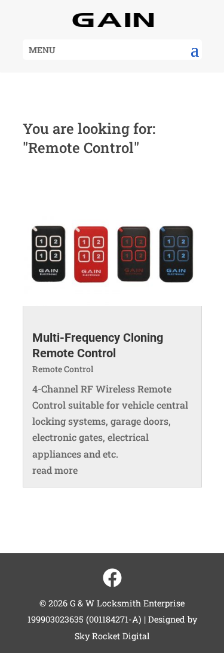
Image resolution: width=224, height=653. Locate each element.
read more (55, 470)
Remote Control (62, 369)
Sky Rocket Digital (112, 636)
